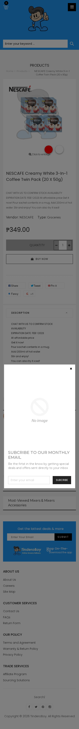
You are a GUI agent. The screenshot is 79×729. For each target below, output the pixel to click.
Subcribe (62, 480)
